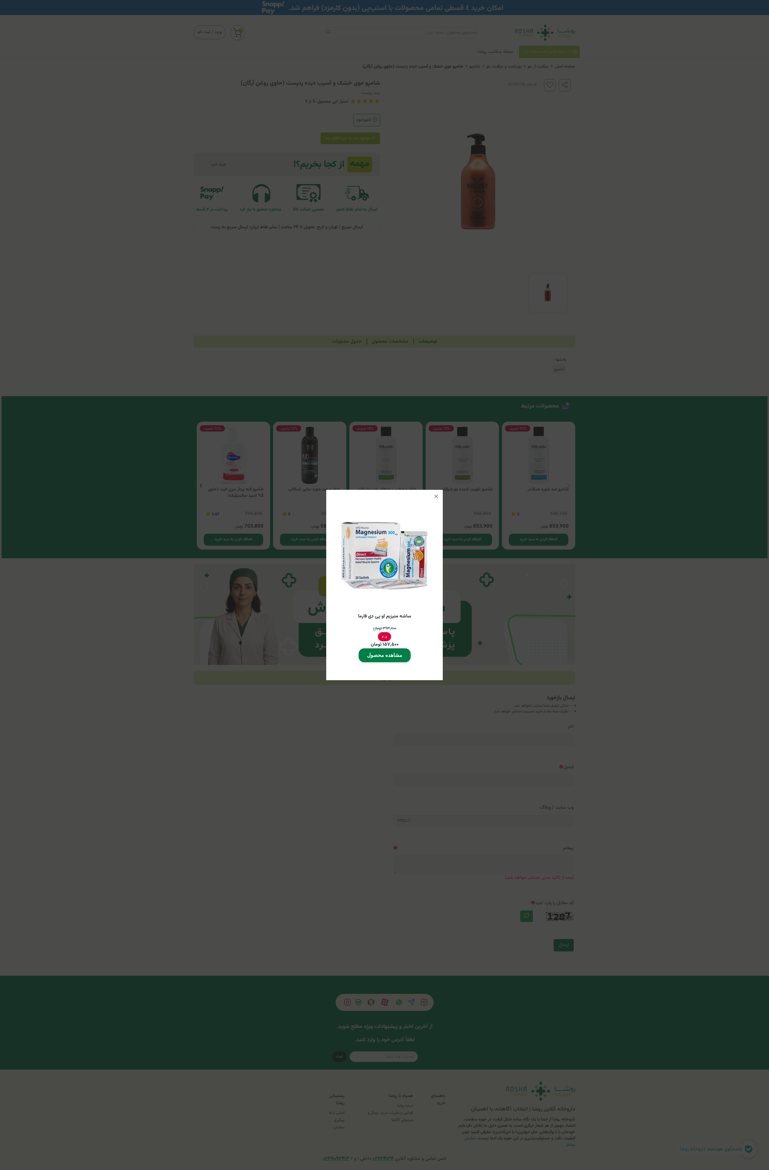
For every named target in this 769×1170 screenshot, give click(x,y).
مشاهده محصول (384, 655)
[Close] (436, 496)
